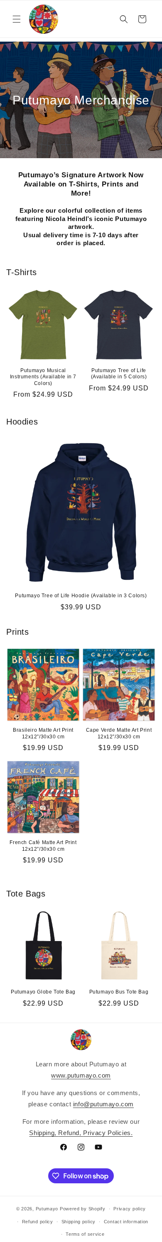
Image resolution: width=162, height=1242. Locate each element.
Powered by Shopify (83, 1208)
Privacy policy (129, 1208)
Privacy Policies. (108, 1132)
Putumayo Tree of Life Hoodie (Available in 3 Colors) (81, 596)
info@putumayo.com (103, 1104)
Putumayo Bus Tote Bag (119, 992)
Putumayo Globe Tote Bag (43, 992)
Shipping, (43, 1132)
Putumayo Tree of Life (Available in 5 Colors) (119, 374)
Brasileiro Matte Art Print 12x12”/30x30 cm (43, 733)
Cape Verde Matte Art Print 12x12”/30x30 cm (119, 733)
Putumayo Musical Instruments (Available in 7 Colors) (43, 377)
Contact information (126, 1221)
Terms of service (85, 1234)
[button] (16, 19)
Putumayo (47, 1208)
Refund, (70, 1132)
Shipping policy (78, 1221)
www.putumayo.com (81, 1075)
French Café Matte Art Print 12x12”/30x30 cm (43, 846)
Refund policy (37, 1221)
